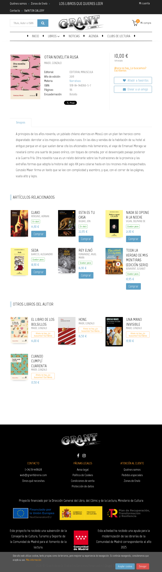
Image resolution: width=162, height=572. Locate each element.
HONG (83, 319)
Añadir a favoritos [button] (137, 80)
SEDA (34, 250)
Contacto (15, 10)
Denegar (143, 566)
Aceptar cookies (125, 566)
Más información (33, 559)
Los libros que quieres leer (81, 3)
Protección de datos (83, 486)
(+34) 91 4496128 (33, 469)
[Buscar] (42, 23)
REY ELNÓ (85, 250)
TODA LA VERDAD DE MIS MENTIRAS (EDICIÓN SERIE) (137, 257)
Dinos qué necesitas (33, 481)
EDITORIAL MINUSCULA (81, 72)
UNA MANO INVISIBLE (134, 322)
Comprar (39, 234)
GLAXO (35, 212)
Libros (52, 36)
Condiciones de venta (82, 481)
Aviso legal (83, 469)
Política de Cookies (83, 475)
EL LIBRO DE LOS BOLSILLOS (42, 322)
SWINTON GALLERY (34, 10)
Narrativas (75, 81)
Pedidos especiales (132, 475)
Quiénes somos (18, 3)
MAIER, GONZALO (53, 63)
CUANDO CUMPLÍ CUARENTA (39, 361)
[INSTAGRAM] (84, 455)
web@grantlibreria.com (33, 475)
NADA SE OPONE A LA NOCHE (137, 215)
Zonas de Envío (39, 3)
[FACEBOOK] (78, 455)
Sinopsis (20, 122)
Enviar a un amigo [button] (137, 89)
